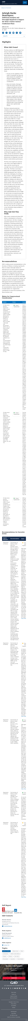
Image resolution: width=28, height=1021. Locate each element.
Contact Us (6, 945)
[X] (7, 32)
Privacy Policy (13, 1003)
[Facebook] (3, 32)
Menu (25, 2)
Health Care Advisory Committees (13, 1017)
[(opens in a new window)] (2, 988)
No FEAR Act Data (13, 1015)
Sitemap (13, 1007)
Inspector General (13, 996)
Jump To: (5, 36)
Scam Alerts (13, 1013)
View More (24, 618)
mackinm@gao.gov (8, 926)
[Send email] (20, 32)
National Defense (6, 951)
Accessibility (13, 1005)
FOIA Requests (14, 1011)
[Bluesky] (13, 32)
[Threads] (17, 32)
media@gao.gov (7, 938)
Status (22, 538)
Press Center (13, 992)
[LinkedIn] (10, 32)
